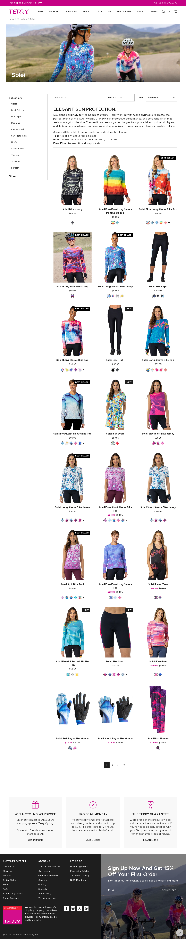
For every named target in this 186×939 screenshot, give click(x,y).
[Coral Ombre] (165, 370)
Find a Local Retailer (48, 876)
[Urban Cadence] (109, 296)
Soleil (14, 104)
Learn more (35, 840)
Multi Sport (17, 117)
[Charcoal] (117, 370)
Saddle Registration (13, 894)
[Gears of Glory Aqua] (152, 370)
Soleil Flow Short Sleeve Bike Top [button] (115, 509)
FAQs (5, 889)
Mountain (15, 123)
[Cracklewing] (80, 443)
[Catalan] (148, 370)
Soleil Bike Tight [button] (115, 360)
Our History (44, 871)
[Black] (113, 370)
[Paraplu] (162, 443)
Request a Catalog (80, 871)
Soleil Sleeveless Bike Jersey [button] (158, 434)
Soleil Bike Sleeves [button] (158, 738)
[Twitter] (79, 908)
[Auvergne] (114, 520)
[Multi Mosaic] (113, 443)
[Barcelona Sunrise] (157, 370)
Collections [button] (103, 11)
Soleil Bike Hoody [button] (72, 209)
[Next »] (118, 765)
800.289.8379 (169, 3)
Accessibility (44, 894)
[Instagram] (73, 908)
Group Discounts (11, 898)
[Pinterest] (86, 908)
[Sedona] (113, 222)
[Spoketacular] (80, 370)
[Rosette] (156, 597)
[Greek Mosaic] (62, 520)
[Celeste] (117, 222)
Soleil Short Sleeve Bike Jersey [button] (158, 507)
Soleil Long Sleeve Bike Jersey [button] (115, 286)
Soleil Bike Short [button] (115, 661)
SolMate (15, 162)
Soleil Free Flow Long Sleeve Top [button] (115, 586)
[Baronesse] (165, 222)
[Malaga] (148, 222)
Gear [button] (86, 11)
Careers (42, 880)
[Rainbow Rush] (80, 597)
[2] (124, 765)
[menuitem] (37, 12)
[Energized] (117, 296)
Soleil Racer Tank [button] (158, 584)
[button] (175, 11)
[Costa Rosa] (154, 443)
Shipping (7, 871)
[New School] (152, 222)
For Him (15, 168)
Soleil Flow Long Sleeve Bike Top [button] (158, 209)
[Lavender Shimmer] (111, 597)
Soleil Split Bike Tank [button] (72, 584)
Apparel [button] (54, 11)
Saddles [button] (71, 11)
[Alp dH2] (158, 443)
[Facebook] (66, 908)
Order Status (9, 880)
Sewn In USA (18, 149)
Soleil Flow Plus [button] (158, 661)
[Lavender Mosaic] (105, 520)
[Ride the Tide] (71, 370)
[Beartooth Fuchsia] (75, 520)
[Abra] (75, 370)
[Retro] (160, 597)
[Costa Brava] (68, 674)
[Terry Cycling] (19, 11)
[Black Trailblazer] (158, 296)
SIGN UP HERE (169, 890)
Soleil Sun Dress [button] (115, 434)
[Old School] (72, 222)
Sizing (6, 885)
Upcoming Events (79, 867)
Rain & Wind (17, 130)
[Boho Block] (110, 520)
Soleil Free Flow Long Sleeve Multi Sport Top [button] (115, 211)
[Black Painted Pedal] (154, 296)
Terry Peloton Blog (80, 876)
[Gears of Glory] (67, 443)
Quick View (72, 200)
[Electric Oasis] (117, 443)
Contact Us (8, 867)
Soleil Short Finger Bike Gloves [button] (115, 738)
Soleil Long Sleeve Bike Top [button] (72, 286)
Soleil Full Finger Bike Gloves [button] (72, 738)
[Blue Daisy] (75, 597)
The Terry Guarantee (49, 867)
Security (42, 889)
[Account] (169, 11)
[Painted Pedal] (113, 296)
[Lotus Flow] (75, 443)
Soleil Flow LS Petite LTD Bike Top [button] (72, 663)
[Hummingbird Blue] (62, 443)
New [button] (40, 11)
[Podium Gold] (77, 674)
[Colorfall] (122, 296)
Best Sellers (17, 110)
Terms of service (47, 898)
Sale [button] (140, 11)
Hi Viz (14, 142)
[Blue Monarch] (71, 443)
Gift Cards (124, 11)
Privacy (42, 885)
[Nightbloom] (157, 222)
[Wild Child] (161, 370)
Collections (22, 19)
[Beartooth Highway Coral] (72, 296)
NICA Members (78, 880)
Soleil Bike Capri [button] (158, 286)
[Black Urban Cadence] (162, 296)
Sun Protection (19, 136)
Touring (15, 155)
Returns (7, 876)
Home (11, 19)
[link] (35, 822)
